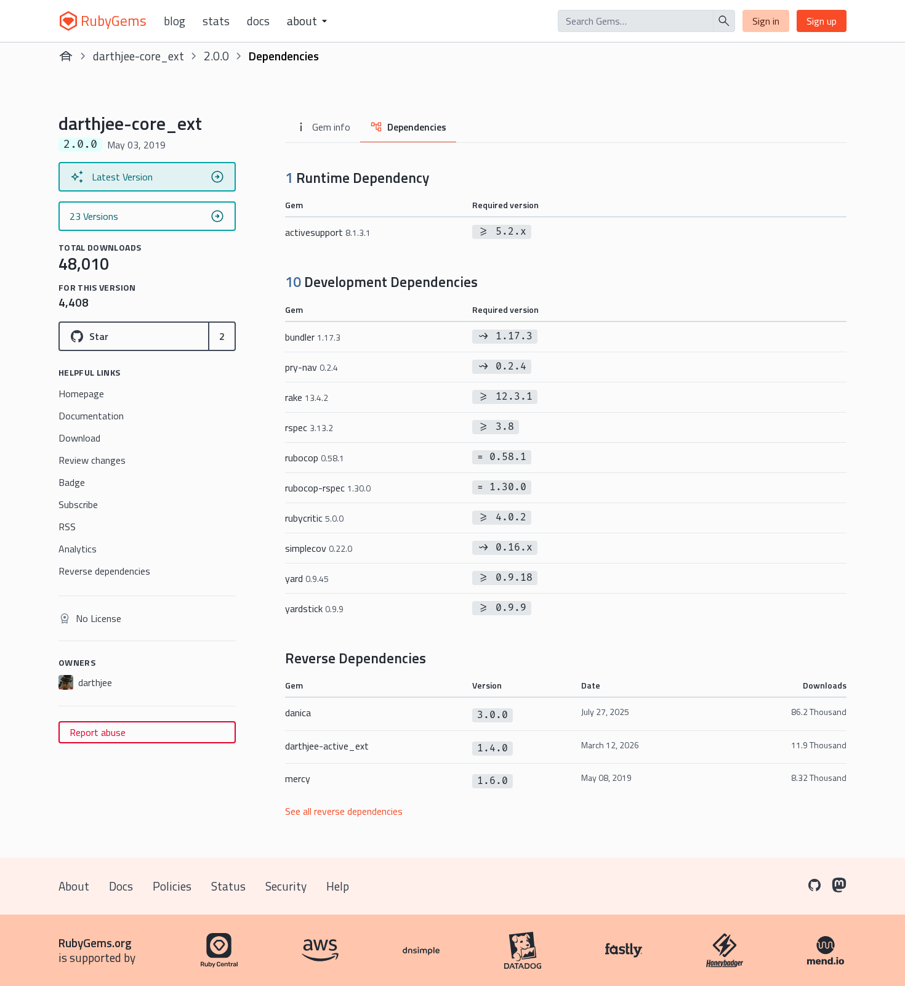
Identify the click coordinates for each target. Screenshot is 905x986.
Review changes (92, 460)
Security (286, 886)
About (73, 886)
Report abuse (98, 732)
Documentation (91, 415)
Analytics (77, 548)
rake (306, 397)
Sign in (765, 21)
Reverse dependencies (104, 571)
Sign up (821, 21)
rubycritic (314, 518)
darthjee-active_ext (327, 745)
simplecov (318, 548)
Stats (216, 21)
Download (79, 437)
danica (298, 712)
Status (228, 886)
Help (337, 886)
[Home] (66, 56)
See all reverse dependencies (344, 811)
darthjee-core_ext (138, 56)
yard (307, 578)
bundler (312, 336)
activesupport (328, 232)
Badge (71, 482)
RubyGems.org (95, 943)
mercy (297, 778)
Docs (258, 21)
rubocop (314, 457)
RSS (67, 526)
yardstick (314, 608)
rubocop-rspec (328, 487)
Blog (174, 21)
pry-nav (311, 367)
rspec (309, 427)
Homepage (81, 393)
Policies (172, 886)
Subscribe (78, 504)
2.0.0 (216, 56)
